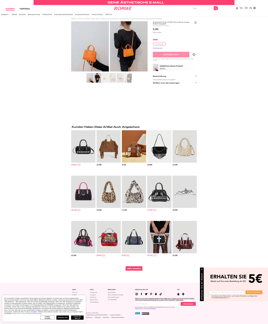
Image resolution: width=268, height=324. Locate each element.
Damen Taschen (95, 18)
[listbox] (237, 8)
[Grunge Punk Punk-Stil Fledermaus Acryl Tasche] (185, 192)
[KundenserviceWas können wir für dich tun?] (250, 8)
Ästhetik (14, 14)
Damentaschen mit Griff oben (109, 18)
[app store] (178, 293)
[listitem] (83, 152)
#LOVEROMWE (112, 299)
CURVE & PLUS (47, 14)
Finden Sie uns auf (141, 289)
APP (178, 289)
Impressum (106, 317)
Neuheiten (22, 14)
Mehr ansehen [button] (134, 268)
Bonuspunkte (94, 299)
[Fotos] (109, 46)
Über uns (74, 292)
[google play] (183, 293)
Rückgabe (93, 295)
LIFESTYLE (108, 14)
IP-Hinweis (98, 317)
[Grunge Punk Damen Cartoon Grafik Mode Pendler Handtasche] (83, 237)
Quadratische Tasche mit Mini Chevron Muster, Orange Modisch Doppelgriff (171, 23)
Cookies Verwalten (115, 315)
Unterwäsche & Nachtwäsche (63, 14)
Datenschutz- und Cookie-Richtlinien (145, 308)
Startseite (74, 18)
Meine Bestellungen (113, 297)
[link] (134, 2)
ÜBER (74, 289)
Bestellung (93, 297)
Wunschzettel (111, 292)
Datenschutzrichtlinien (117, 317)
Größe (155, 39)
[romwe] (123, 8)
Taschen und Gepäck (84, 18)
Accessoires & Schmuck (82, 14)
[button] (194, 54)
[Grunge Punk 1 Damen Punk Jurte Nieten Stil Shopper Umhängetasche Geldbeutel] (83, 146)
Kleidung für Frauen (34, 14)
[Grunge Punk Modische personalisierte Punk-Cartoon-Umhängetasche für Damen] (109, 237)
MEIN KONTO (112, 289)
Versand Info (93, 292)
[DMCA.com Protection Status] (145, 313)
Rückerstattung (94, 302)
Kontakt (74, 295)
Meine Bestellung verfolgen (115, 295)
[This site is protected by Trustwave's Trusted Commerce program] (137, 313)
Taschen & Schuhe (97, 14)
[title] (134, 126)
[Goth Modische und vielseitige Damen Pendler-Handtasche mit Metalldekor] (83, 192)
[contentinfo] (73, 165)
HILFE (92, 289)
